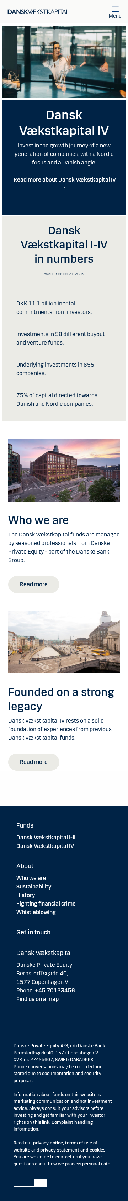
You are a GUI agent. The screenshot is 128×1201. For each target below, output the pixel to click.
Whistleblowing (36, 912)
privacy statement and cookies (73, 1150)
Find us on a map (37, 999)
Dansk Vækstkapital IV (45, 846)
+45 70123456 (55, 990)
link (45, 1122)
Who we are (31, 878)
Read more (34, 584)
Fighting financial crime (46, 903)
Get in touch (33, 932)
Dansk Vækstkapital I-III (46, 837)
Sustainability (34, 886)
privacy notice (48, 1143)
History (25, 895)
